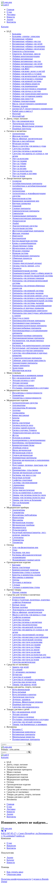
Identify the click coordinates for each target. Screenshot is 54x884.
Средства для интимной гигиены (28, 634)
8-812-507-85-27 (8, 833)
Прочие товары (19, 592)
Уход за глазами (19, 161)
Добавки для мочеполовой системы (29, 76)
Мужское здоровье (21, 251)
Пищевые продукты (21, 128)
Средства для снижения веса (25, 707)
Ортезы (15, 580)
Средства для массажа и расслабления (30, 637)
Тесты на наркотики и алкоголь (27, 492)
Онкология (17, 261)
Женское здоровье (20, 233)
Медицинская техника (22, 522)
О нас (9, 12)
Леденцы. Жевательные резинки (27, 126)
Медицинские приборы (23, 525)
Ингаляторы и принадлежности (27, 393)
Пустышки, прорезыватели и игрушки (30, 388)
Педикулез (17, 674)
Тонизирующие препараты (25, 363)
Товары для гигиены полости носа (28, 497)
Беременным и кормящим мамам (27, 375)
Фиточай (16, 113)
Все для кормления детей (24, 378)
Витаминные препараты (23, 734)
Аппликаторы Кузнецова (24, 408)
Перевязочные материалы (24, 457)
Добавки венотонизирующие (26, 56)
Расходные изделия (21, 477)
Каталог (5, 26)
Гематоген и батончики (23, 51)
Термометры (18, 395)
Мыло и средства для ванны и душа (29, 146)
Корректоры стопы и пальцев (26, 572)
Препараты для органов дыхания (27, 293)
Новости (11, 17)
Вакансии (11, 845)
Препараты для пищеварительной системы (32, 300)
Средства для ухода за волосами (27, 642)
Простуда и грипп (20, 318)
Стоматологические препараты (27, 358)
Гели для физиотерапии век (25, 547)
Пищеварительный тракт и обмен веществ (32, 273)
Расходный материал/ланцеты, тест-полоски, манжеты (29, 533)
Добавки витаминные (22, 59)
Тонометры (17, 542)
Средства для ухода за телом (25, 659)
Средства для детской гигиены (26, 722)
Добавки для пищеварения (24, 86)
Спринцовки (18, 485)
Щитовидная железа (21, 370)
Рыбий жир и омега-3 (22, 111)
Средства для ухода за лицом (25, 649)
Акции (10, 19)
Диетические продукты (23, 123)
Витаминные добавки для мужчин (28, 49)
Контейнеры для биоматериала (26, 443)
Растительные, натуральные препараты (30, 348)
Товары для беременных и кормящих (29, 724)
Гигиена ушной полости (23, 428)
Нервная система (20, 253)
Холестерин (17, 368)
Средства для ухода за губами (26, 647)
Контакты (11, 22)
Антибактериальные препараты (27, 183)
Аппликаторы (18, 405)
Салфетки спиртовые (22, 480)
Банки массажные (20, 415)
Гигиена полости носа (22, 425)
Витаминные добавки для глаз (26, 41)
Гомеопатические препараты (25, 211)
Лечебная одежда (20, 448)
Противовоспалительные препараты (29, 325)
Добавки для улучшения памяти (27, 96)
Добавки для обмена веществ (26, 84)
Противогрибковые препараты (26, 328)
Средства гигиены (21, 148)
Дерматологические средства (26, 433)
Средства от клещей (21, 677)
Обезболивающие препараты (26, 256)
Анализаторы (18, 510)
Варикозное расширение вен (25, 201)
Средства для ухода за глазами (26, 644)
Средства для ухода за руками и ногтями (31, 657)
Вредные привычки (21, 203)
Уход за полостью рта (22, 171)
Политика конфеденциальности (16, 879)
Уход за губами (19, 163)
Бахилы (15, 418)
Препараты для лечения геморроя (28, 278)
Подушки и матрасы (21, 582)
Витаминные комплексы (23, 732)
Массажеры (17, 520)
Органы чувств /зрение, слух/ (26, 266)
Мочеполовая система (22, 248)
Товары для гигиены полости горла (29, 495)
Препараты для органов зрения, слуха (30, 295)
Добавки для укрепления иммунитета (30, 94)
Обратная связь (14, 874)
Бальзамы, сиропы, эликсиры (26, 36)
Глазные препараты (21, 208)
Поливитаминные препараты (26, 739)
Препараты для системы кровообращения (32, 305)
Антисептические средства (25, 403)
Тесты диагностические (23, 490)
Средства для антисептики (24, 624)
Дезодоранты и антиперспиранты (28, 610)
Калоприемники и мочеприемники (28, 440)
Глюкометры (18, 512)
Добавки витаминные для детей (27, 64)
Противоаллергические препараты (28, 320)
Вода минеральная (21, 689)
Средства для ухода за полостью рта (29, 654)
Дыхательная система (22, 228)
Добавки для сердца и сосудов (26, 91)
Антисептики (18, 133)
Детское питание (20, 383)
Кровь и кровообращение (24, 243)
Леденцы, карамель (21, 699)
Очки (14, 550)
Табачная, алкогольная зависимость (29, 360)
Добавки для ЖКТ (20, 69)
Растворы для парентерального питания (31, 345)
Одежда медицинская (22, 455)
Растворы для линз (21, 552)
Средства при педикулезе (24, 682)
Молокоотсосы (19, 527)
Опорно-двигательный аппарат (27, 263)
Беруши (16, 420)
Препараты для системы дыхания (28, 303)
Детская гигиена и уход (23, 380)
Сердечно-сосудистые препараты (27, 350)
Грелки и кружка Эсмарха (24, 430)
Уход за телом (18, 176)
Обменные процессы (22, 258)
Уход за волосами (20, 158)
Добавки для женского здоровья (27, 66)
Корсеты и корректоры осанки (26, 575)
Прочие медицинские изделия (26, 472)
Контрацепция (19, 238)
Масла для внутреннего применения (29, 103)
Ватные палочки (20, 607)
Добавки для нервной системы (26, 81)
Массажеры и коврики (22, 577)
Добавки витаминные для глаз (26, 61)
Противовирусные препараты (26, 323)
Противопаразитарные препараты (28, 338)
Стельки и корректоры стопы (26, 587)
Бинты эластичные (21, 423)
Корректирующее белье (23, 445)
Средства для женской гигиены (27, 627)
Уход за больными (20, 502)
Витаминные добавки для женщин (28, 46)
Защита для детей (20, 667)
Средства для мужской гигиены (27, 639)
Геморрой (16, 206)
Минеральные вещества (23, 737)
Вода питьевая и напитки (24, 694)
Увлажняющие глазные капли (26, 560)
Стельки (16, 585)
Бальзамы (16, 34)
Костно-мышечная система (25, 241)
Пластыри (17, 462)
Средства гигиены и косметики (27, 151)
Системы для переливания (24, 482)
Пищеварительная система (24, 271)
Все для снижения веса (23, 121)
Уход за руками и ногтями (24, 173)
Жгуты (15, 435)
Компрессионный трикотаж (25, 570)
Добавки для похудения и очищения (29, 89)
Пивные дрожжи (20, 106)
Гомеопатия (17, 213)
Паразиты (16, 268)
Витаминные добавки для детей (27, 44)
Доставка (11, 14)
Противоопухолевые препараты (27, 335)
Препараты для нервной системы (28, 290)
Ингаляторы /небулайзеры (24, 515)
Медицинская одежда (22, 452)
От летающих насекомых (24, 672)
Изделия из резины (21, 438)
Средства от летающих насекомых (28, 679)
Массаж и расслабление (23, 141)
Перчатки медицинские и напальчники (30, 460)
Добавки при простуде (23, 98)
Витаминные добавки (22, 39)
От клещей (17, 669)
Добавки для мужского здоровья (27, 79)
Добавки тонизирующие (23, 101)
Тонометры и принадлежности (26, 398)
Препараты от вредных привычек (28, 308)
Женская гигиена (20, 136)
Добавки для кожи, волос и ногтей (28, 71)
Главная (10, 9)
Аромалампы (18, 413)
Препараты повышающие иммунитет (29, 310)
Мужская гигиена (20, 143)
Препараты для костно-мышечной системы (32, 275)
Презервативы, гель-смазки (25, 470)
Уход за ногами (19, 168)
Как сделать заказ (15, 872)
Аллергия (16, 181)
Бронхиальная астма (21, 198)
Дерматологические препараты (27, 218)
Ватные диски (19, 605)
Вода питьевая (19, 692)
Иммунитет (17, 236)
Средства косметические (23, 662)
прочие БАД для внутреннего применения (32, 108)
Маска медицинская (21, 450)
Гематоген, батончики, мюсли (26, 54)
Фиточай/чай (18, 116)
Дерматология (19, 221)
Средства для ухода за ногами (26, 652)
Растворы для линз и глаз (24, 475)
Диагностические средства (25, 226)
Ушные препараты (21, 365)
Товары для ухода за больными (26, 500)
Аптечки (16, 410)
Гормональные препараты (24, 216)
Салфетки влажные (21, 617)
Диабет (15, 223)
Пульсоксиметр (19, 530)
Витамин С (17, 729)
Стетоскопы (18, 537)
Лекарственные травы (22, 246)
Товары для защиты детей (24, 684)
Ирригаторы (18, 517)
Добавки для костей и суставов (27, 74)
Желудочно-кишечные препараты (28, 231)
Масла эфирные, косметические (27, 138)
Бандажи (16, 565)
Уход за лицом (19, 166)
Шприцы (16, 505)
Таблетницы (18, 487)
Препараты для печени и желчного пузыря (32, 298)
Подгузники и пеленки (23, 385)
